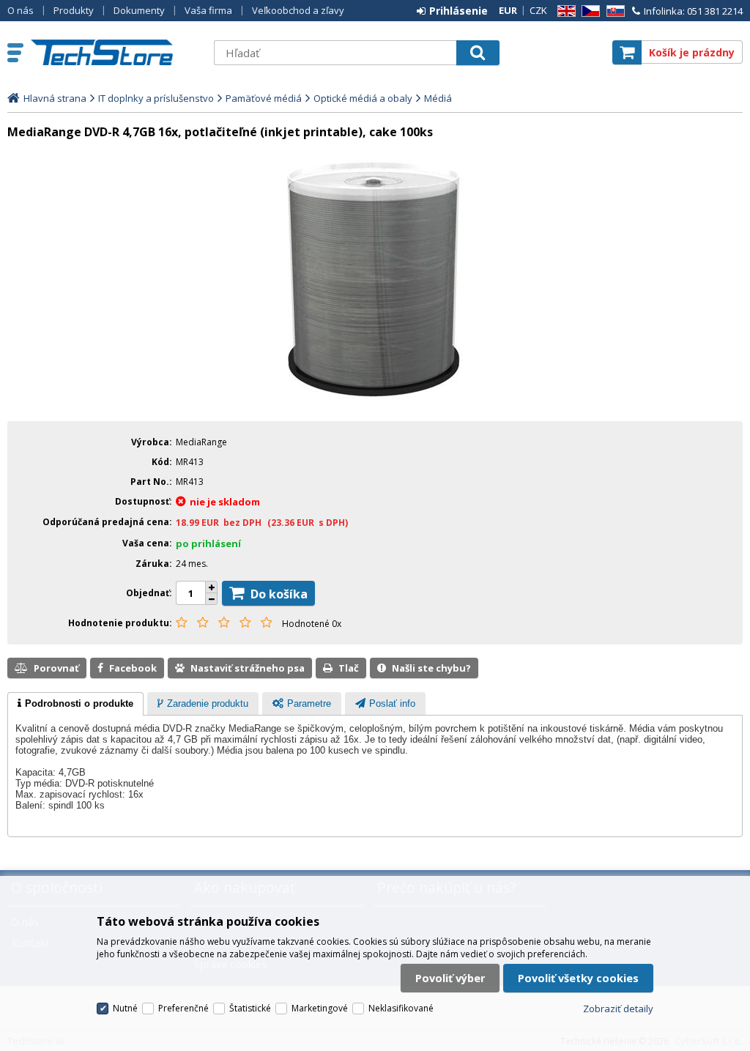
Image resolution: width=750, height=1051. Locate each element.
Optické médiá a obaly (362, 98)
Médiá (438, 98)
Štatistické (250, 1008)
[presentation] (75, 704)
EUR (508, 10)
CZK (538, 10)
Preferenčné (183, 1008)
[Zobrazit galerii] (375, 399)
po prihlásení (208, 543)
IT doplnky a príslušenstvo (156, 98)
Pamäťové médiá (264, 98)
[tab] (75, 704)
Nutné (125, 1008)
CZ (588, 11)
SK (613, 11)
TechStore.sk (115, 52)
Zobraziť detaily (618, 1008)
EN (564, 11)
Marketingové (320, 1008)
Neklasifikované (401, 1008)
